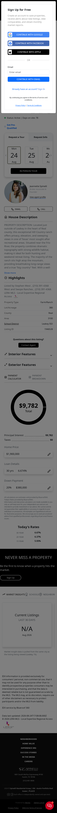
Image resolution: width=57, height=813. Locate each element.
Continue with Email (28, 79)
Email (10, 67)
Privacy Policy (20, 105)
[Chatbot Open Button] (49, 805)
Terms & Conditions (34, 105)
